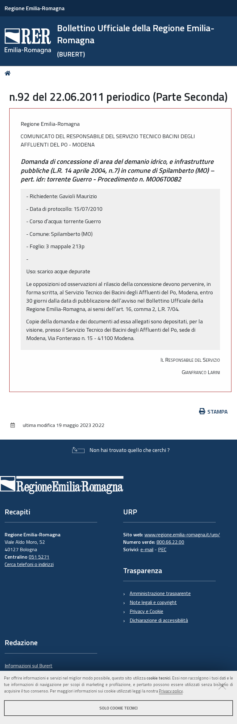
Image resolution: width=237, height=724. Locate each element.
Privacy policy (171, 691)
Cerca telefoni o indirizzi (29, 564)
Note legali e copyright (153, 602)
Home (9, 73)
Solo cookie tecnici (118, 708)
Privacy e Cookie (146, 611)
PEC (162, 549)
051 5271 (39, 556)
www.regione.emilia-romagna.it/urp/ (182, 534)
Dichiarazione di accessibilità (159, 620)
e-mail (146, 549)
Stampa (217, 411)
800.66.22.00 (170, 542)
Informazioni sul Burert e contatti (28, 669)
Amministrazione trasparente (160, 593)
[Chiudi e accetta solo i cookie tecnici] (222, 686)
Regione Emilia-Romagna (34, 8)
